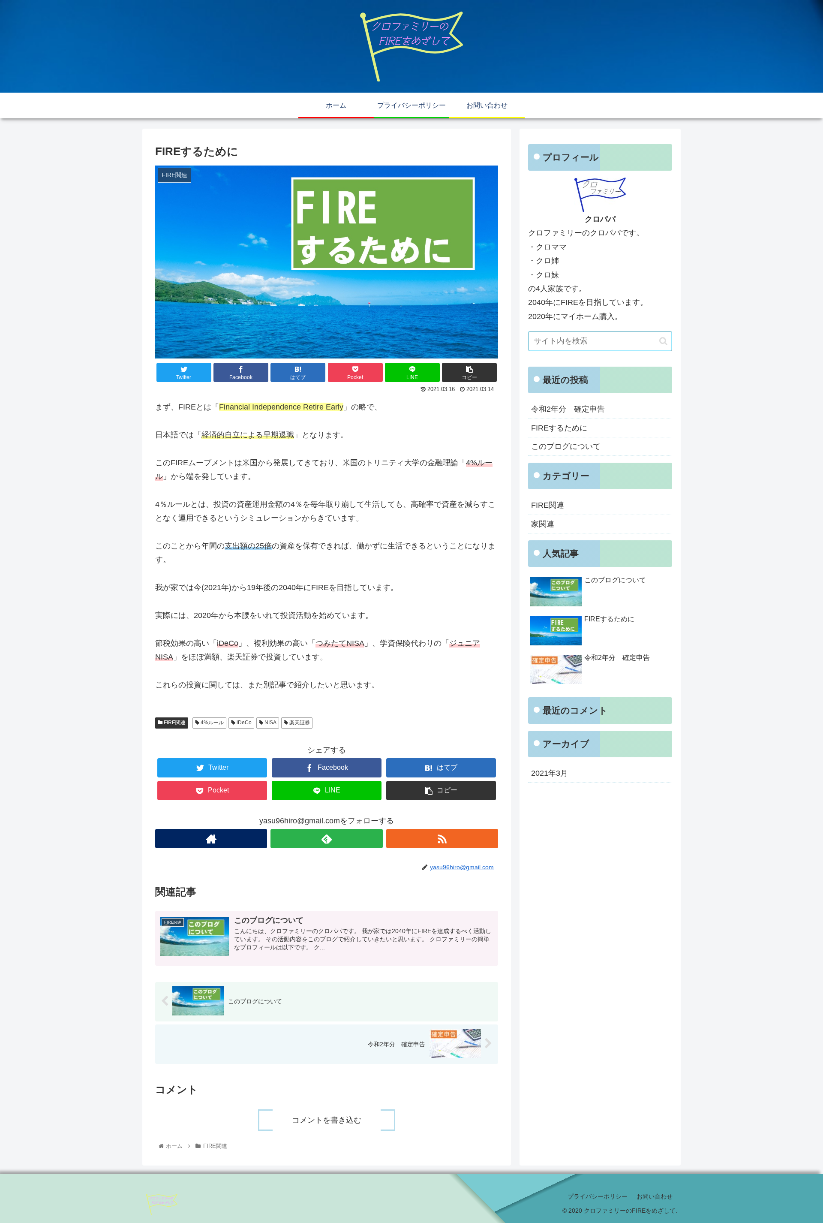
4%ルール (211, 723)
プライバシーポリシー (598, 1196)
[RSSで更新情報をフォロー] (442, 838)
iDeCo (243, 723)
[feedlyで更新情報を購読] (326, 838)
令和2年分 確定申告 (568, 409)
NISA (269, 723)
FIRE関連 (174, 723)
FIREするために (559, 428)
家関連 (542, 524)
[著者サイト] (211, 838)
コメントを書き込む (326, 1120)
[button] (663, 341)
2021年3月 (549, 773)
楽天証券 (299, 723)
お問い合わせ (655, 1196)
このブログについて (566, 446)
